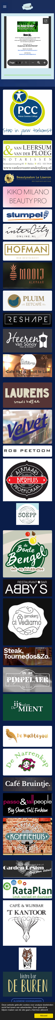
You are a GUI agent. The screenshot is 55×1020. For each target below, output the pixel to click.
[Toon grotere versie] (27, 112)
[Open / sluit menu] (4, 6)
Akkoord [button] (43, 1016)
